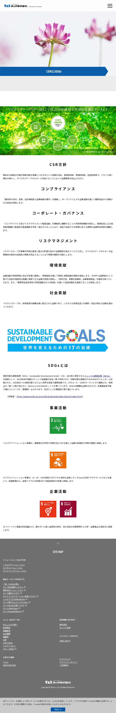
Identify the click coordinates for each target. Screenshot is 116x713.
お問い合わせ (65, 641)
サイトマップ (65, 659)
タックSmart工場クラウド (13, 605)
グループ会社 (8, 649)
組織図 (5, 636)
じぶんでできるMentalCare (14, 599)
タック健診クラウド (11, 593)
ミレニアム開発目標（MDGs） (97, 375)
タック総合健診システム (13, 587)
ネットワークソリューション (15, 571)
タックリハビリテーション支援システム (19, 596)
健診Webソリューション (13, 590)
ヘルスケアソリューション (14, 564)
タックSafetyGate (10, 608)
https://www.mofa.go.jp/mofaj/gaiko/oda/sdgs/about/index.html (49, 396)
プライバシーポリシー (69, 662)
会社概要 (6, 633)
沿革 (5, 639)
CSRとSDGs (8, 642)
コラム (5, 662)
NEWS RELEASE (9, 665)
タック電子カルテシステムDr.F (15, 602)
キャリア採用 (65, 627)
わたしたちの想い (10, 624)
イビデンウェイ (9, 646)
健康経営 (6, 630)
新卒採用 (63, 624)
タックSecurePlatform (12, 611)
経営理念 (6, 627)
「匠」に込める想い (11, 584)
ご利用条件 (64, 665)
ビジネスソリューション (13, 567)
